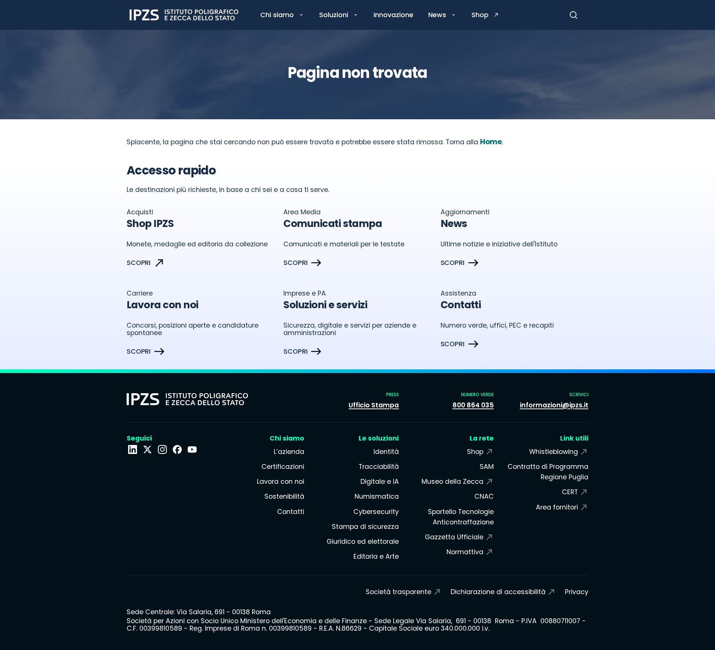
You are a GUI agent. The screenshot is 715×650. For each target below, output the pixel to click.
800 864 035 (473, 405)
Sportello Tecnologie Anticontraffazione (460, 517)
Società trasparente (398, 591)
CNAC (483, 496)
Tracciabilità (379, 466)
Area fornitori (557, 507)
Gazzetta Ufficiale (454, 537)
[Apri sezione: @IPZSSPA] (192, 449)
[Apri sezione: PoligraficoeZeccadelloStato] (177, 449)
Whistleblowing (553, 451)
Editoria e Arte (376, 556)
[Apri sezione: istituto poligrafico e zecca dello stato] (133, 449)
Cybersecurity (376, 511)
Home (491, 141)
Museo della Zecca (452, 481)
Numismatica (377, 496)
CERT (570, 492)
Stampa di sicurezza (365, 526)
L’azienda (289, 451)
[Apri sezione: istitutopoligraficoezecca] (162, 449)
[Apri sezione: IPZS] (147, 449)
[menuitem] (282, 15)
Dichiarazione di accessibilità (498, 591)
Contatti (290, 511)
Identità (386, 451)
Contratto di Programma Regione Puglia (548, 472)
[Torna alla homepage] (184, 15)
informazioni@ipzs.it (554, 405)
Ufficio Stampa (374, 405)
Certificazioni (282, 466)
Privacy (576, 591)
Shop (475, 451)
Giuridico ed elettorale (363, 541)
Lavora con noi (280, 481)
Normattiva (465, 552)
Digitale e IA (379, 481)
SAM (486, 466)
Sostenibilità (284, 496)
